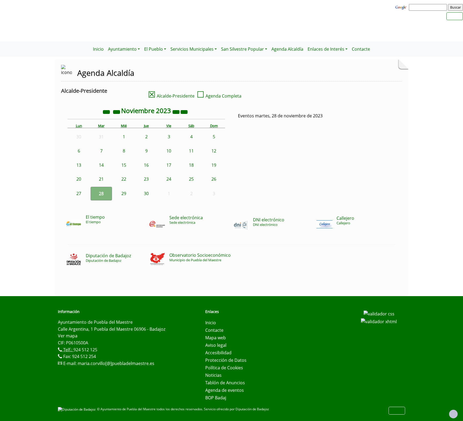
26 (213, 179)
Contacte (361, 49)
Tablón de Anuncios (225, 383)
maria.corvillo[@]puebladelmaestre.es (116, 363)
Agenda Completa (219, 96)
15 (123, 165)
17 (168, 165)
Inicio (98, 49)
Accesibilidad (218, 353)
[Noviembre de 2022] (107, 111)
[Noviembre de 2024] (177, 111)
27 (78, 193)
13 (78, 165)
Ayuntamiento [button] (122, 49)
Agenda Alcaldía (287, 49)
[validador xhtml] (379, 321)
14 (101, 165)
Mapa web (215, 338)
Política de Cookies (224, 368)
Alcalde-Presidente (171, 96)
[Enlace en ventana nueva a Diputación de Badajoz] (77, 409)
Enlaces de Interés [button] (326, 49)
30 (146, 193)
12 (213, 151)
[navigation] (428, 7)
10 (168, 151)
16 (146, 165)
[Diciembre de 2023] (184, 111)
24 (168, 179)
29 (123, 193)
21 (101, 179)
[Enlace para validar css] (379, 313)
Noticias (213, 375)
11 (191, 151)
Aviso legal (215, 345)
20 (78, 179)
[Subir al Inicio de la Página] (453, 414)
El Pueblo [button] (153, 49)
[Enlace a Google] (401, 7)
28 (101, 193)
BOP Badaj (215, 398)
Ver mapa (67, 336)
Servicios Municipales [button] (192, 49)
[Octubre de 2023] (117, 111)
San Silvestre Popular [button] (242, 49)
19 (213, 165)
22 (123, 179)
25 (191, 179)
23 (146, 179)
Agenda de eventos (224, 390)
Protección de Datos (226, 360)
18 (191, 165)
